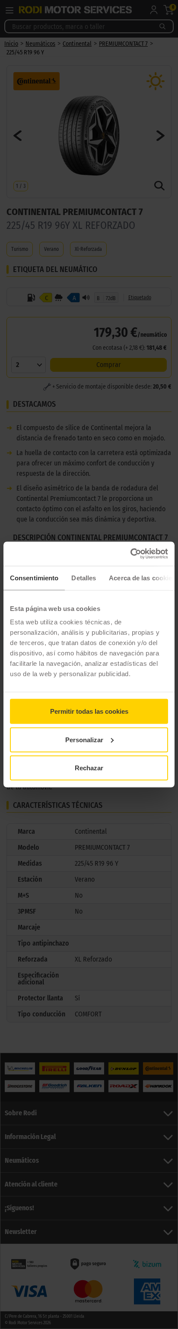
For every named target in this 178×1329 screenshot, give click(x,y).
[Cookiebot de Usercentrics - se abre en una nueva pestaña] (130, 554)
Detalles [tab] (83, 577)
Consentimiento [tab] (34, 577)
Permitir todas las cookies (89, 711)
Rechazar (89, 768)
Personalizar (84, 739)
